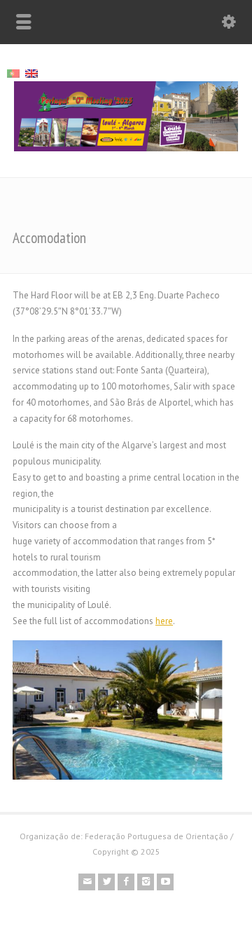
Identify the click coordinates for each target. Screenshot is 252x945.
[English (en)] (31, 72)
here (164, 621)
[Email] (86, 882)
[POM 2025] (126, 148)
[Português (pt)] (13, 72)
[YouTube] (165, 882)
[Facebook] (126, 882)
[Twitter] (106, 882)
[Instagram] (145, 882)
